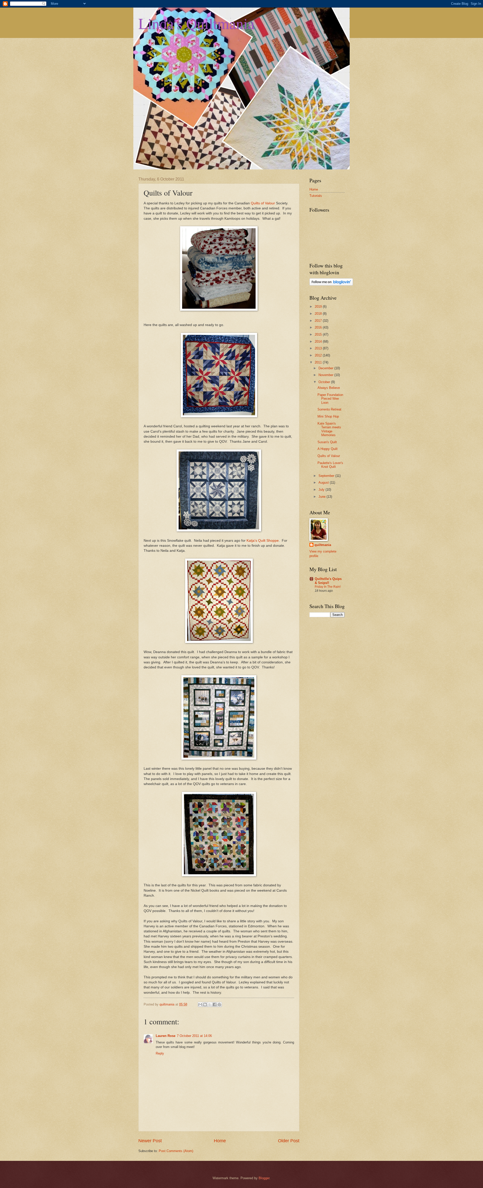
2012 (319, 355)
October (324, 382)
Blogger (264, 1178)
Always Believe (328, 388)
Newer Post (150, 1140)
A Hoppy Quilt (327, 449)
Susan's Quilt (327, 442)
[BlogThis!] (205, 1004)
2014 (319, 341)
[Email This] (200, 1004)
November (326, 375)
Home (220, 1140)
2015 (319, 334)
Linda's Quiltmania (196, 23)
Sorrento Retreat (329, 409)
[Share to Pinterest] (219, 1004)
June (322, 496)
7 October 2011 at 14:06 (194, 1036)
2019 (319, 306)
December (326, 368)
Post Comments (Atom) (176, 1151)
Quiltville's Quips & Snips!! (328, 581)
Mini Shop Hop (328, 416)
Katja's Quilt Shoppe (263, 540)
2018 (319, 313)
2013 (319, 348)
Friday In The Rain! (328, 586)
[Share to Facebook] (214, 1004)
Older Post (288, 1140)
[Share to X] (209, 1004)
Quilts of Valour (263, 203)
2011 (319, 362)
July (322, 489)
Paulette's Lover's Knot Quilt (330, 465)
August (324, 482)
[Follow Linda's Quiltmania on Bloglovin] (331, 284)
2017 (319, 321)
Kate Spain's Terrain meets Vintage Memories (329, 429)
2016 (319, 327)
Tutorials (315, 196)
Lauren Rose (165, 1036)
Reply (160, 1053)
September (326, 476)
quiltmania (322, 545)
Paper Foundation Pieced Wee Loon (330, 398)
